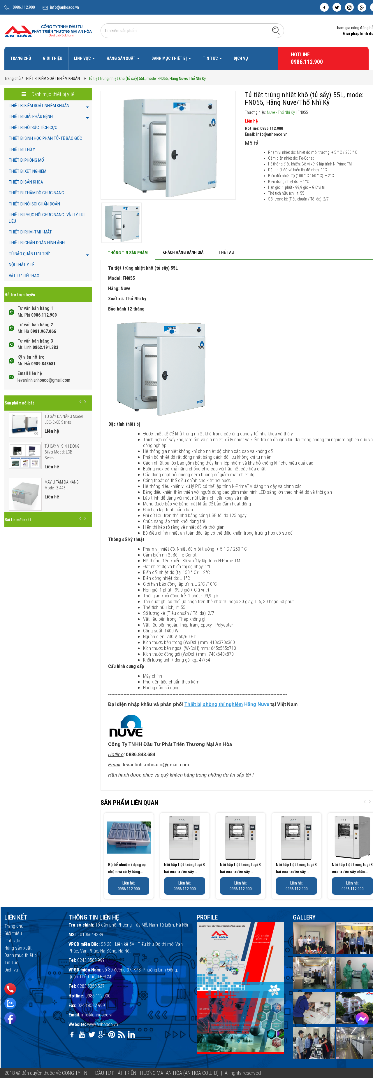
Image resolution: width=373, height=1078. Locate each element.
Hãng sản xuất (121, 58)
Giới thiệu (52, 58)
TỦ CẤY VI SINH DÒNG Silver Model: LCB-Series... (62, 452)
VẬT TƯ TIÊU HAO (24, 275)
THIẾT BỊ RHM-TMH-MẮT (30, 232)
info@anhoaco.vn (64, 7)
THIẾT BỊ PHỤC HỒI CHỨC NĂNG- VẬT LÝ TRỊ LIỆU (47, 218)
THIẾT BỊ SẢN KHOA (26, 182)
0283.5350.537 (91, 986)
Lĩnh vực (83, 58)
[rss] (121, 1034)
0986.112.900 (24, 7)
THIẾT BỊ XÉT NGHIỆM (27, 171)
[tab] (128, 252)
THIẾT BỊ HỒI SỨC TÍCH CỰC (33, 127)
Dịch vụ (241, 58)
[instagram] (349, 7)
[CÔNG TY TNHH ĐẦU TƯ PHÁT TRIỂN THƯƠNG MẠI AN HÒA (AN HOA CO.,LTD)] (48, 30)
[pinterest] (111, 1034)
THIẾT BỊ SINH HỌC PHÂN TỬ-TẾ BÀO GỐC (45, 138)
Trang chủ (20, 58)
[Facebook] (10, 1018)
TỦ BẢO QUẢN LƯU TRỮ (29, 254)
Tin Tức (211, 58)
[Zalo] (10, 1003)
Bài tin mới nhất (18, 519)
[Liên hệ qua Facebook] (362, 1018)
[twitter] (336, 7)
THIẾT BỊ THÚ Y (22, 149)
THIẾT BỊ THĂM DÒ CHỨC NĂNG (36, 193)
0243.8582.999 (91, 960)
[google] (362, 7)
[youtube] (81, 1034)
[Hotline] (10, 989)
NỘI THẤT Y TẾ (21, 264)
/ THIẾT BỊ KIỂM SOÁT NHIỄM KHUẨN (51, 78)
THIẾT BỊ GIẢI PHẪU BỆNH (31, 116)
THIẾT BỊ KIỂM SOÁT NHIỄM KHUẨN (39, 105)
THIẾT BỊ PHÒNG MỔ (26, 160)
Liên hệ (251, 121)
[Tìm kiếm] (276, 30)
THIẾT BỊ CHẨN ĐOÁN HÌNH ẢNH (37, 242)
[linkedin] (131, 1034)
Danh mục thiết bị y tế (52, 94)
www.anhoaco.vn (102, 1024)
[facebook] (324, 7)
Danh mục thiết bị (170, 58)
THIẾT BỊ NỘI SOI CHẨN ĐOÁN (34, 204)
